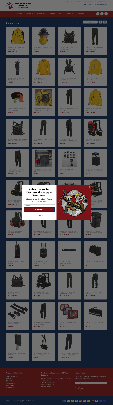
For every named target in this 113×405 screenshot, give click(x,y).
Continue (39, 209)
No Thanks (39, 215)
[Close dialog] (89, 187)
